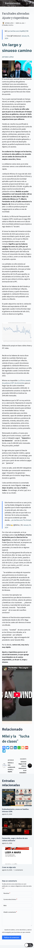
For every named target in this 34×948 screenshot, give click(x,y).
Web (5, 905)
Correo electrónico (10, 899)
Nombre (6, 893)
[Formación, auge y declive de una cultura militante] (17, 826)
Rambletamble (12, 3)
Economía (5, 25)
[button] (29, 945)
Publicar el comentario (11, 937)
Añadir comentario (10, 912)
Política (10, 25)
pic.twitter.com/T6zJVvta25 (21, 520)
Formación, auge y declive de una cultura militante (15, 839)
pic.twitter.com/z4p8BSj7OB (18, 31)
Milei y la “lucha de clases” (15, 739)
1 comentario (18, 870)
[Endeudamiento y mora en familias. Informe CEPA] (17, 797)
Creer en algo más (9, 867)
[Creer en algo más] (17, 855)
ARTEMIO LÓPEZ (8, 57)
